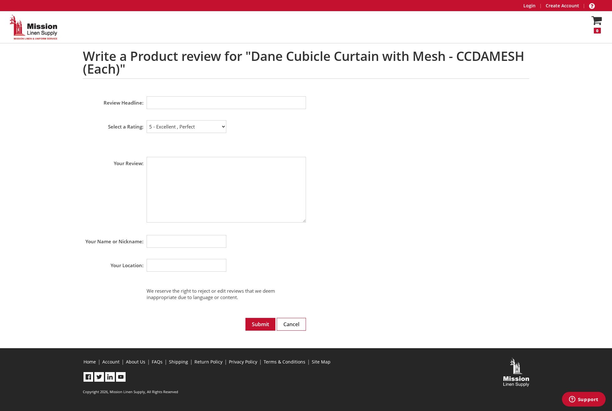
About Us (135, 362)
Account (111, 362)
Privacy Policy (243, 362)
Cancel (291, 324)
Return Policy (208, 362)
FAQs (157, 362)
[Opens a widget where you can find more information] (584, 400)
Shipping (178, 362)
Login (529, 6)
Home (90, 362)
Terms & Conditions (284, 362)
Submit (260, 324)
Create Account (562, 6)
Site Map (321, 362)
